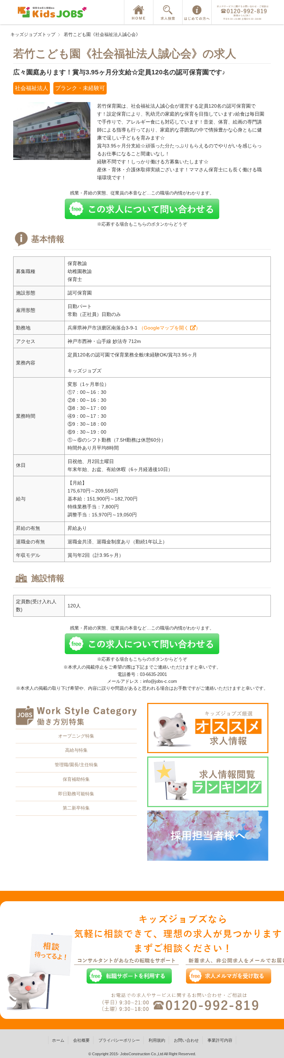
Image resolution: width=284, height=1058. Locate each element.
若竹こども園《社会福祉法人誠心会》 (102, 34)
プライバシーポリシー (119, 1040)
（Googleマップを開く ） (170, 328)
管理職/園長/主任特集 (76, 764)
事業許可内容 (219, 1040)
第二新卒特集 (76, 808)
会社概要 (81, 1040)
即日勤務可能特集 (76, 793)
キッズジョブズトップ (32, 34)
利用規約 (157, 1040)
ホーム (58, 1040)
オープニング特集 (76, 736)
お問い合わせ (186, 1040)
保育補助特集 (76, 779)
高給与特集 (76, 750)
